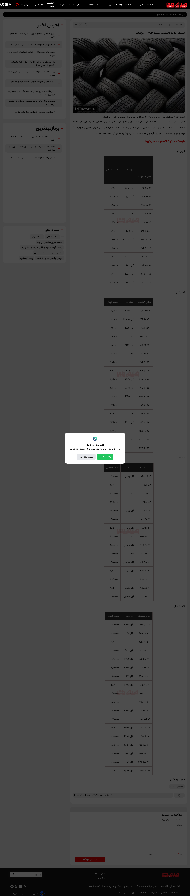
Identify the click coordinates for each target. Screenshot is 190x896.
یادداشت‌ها (89, 5)
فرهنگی (75, 5)
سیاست (100, 5)
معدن (142, 5)
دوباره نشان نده (86, 457)
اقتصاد (119, 5)
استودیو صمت (50, 4)
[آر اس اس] (10, 5)
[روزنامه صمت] (176, 5)
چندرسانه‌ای (39, 5)
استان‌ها (63, 5)
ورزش (108, 5)
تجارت (130, 5)
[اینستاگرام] (6, 5)
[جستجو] (18, 5)
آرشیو (26, 5)
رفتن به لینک (105, 456)
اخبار (160, 5)
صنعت (153, 5)
